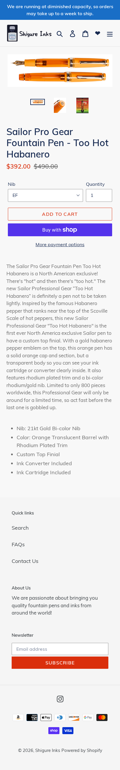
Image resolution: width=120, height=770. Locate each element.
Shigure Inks (47, 750)
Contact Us (25, 561)
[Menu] (109, 33)
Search (20, 527)
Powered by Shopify (81, 750)
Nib (11, 184)
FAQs (18, 544)
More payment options (60, 244)
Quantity (95, 184)
